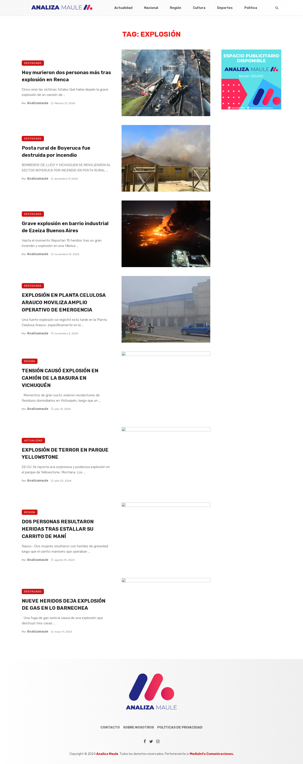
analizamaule (37, 103)
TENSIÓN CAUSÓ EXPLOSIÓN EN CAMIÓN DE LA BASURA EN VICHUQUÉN (60, 378)
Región (175, 8)
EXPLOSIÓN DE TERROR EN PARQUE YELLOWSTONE (65, 453)
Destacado (32, 63)
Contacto (110, 727)
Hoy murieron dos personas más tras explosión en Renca (66, 76)
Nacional (151, 8)
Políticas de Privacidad (180, 727)
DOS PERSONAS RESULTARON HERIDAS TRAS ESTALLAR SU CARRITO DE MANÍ (58, 529)
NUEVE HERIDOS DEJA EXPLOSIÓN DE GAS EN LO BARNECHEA (63, 604)
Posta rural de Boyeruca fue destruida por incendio (56, 151)
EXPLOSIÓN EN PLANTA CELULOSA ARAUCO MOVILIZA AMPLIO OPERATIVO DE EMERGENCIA (64, 302)
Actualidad (123, 8)
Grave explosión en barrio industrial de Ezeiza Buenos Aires (65, 227)
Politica (250, 8)
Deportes (225, 8)
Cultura (199, 8)
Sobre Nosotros (138, 727)
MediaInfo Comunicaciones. (212, 754)
